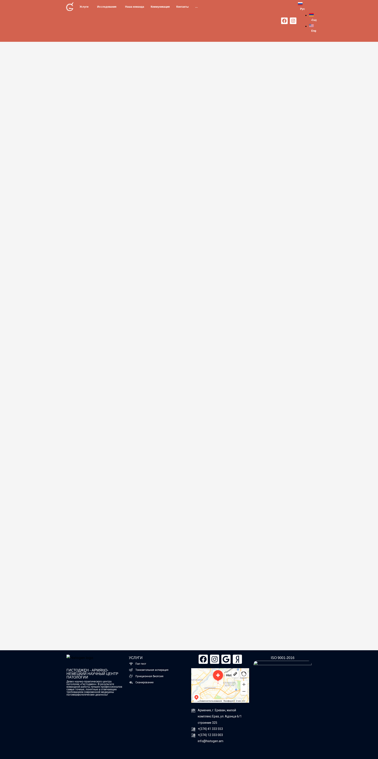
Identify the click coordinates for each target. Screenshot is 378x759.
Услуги (84, 6)
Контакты (182, 6)
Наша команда (134, 6)
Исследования (106, 6)
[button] (85, 6)
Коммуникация (160, 6)
